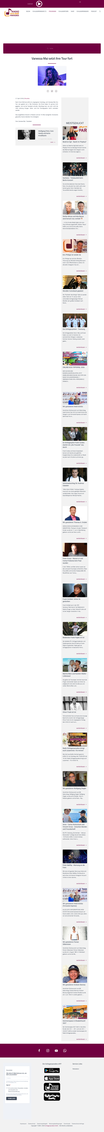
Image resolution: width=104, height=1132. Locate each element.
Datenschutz (31, 1123)
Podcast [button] (94, 11)
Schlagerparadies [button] (83, 11)
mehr (51, 142)
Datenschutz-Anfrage (78, 1123)
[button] (100, 11)
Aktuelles (26, 98)
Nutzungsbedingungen (55, 1123)
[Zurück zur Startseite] (11, 12)
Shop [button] (72, 11)
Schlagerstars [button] (63, 11)
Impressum (23, 1123)
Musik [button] (28, 11)
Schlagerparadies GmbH (51, 1126)
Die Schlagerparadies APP (51, 1064)
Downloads (67, 1123)
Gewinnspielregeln (42, 1123)
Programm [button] (52, 11)
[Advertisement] (52, 29)
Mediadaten (76, 1069)
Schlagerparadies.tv (39, 11)
